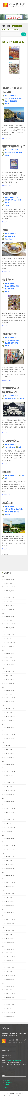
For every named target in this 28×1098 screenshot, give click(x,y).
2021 (3, 650)
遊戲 (20, 152)
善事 (9, 447)
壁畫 (20, 509)
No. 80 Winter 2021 (9, 653)
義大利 (7, 101)
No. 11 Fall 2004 (8, 971)
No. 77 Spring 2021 (9, 665)
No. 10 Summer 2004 (9, 975)
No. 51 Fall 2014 (8, 786)
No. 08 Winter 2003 (9, 986)
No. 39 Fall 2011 (8, 842)
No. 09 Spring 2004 (9, 979)
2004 (3, 964)
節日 (19, 200)
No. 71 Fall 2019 (8, 694)
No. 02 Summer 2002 (9, 1012)
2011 (3, 835)
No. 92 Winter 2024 (9, 597)
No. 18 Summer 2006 (9, 938)
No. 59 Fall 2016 (8, 749)
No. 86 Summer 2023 (9, 624)
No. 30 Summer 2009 (9, 883)
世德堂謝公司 (9, 509)
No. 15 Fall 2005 (8, 953)
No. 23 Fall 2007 (8, 916)
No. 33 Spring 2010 (9, 868)
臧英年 (7, 155)
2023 (3, 613)
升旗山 (16, 509)
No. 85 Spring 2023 (9, 628)
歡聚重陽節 (9, 193)
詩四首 (6, 472)
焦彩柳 (7, 291)
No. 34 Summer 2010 (9, 864)
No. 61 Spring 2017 (9, 739)
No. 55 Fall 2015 (8, 768)
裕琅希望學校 (8, 1080)
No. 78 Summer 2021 (9, 661)
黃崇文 (20, 447)
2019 (3, 687)
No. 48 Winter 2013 (9, 801)
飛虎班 (14, 398)
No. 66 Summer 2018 (9, 716)
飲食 (13, 236)
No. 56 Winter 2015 (9, 764)
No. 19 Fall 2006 (8, 934)
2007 (3, 909)
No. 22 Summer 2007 (9, 920)
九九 (15, 200)
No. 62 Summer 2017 (9, 735)
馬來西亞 (16, 512)
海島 (16, 98)
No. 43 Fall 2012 (8, 823)
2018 (3, 705)
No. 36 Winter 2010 (9, 856)
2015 (3, 761)
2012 (3, 816)
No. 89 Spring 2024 (9, 609)
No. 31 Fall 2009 (8, 879)
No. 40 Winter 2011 (9, 838)
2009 (3, 872)
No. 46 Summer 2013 (9, 809)
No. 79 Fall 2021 (8, 657)
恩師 (6, 398)
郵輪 (12, 289)
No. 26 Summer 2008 (9, 901)
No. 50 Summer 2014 (9, 790)
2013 (3, 798)
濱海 (20, 98)
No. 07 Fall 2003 (8, 990)
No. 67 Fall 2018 (8, 712)
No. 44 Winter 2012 (9, 819)
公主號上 (8, 280)
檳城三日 (8, 503)
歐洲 (6, 98)
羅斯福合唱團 (14, 286)
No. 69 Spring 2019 (9, 702)
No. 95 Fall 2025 (8, 583)
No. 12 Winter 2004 (9, 967)
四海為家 (8, 514)
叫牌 (6, 152)
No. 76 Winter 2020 (9, 671)
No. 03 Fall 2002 (8, 1008)
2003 (3, 983)
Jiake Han (8, 239)
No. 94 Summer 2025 (9, 587)
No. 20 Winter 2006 (9, 930)
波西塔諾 (11, 98)
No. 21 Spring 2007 (9, 923)
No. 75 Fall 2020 (8, 675)
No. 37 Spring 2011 (9, 849)
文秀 (6, 478)
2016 (3, 742)
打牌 (9, 152)
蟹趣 (5, 230)
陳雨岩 (7, 104)
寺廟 (11, 512)
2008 (3, 890)
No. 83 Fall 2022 (8, 638)
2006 (3, 927)
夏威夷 (7, 286)
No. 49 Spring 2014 (9, 794)
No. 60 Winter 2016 (9, 745)
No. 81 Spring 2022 (9, 646)
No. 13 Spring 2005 (9, 960)
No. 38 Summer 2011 (9, 846)
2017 (3, 724)
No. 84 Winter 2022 (11, 96)
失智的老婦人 (11, 441)
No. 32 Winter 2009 (9, 875)
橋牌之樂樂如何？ (13, 146)
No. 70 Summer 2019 (9, 698)
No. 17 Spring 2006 (9, 942)
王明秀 (7, 205)
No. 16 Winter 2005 (9, 949)
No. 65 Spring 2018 (9, 720)
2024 (3, 594)
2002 (3, 1001)
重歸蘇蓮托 (13, 101)
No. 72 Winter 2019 (9, 690)
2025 (3, 576)
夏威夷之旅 (9, 334)
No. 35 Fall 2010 (8, 860)
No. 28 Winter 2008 (9, 893)
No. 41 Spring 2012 (9, 831)
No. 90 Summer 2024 (9, 605)
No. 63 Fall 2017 (8, 731)
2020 (3, 668)
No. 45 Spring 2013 (9, 812)
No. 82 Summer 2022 (9, 642)
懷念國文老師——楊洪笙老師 (13, 390)
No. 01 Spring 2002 (9, 1016)
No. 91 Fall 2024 (8, 601)
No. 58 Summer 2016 (9, 753)
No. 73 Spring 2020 (9, 683)
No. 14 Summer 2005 (9, 957)
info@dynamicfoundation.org (15, 1060)
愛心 (13, 447)
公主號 (7, 340)
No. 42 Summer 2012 (9, 827)
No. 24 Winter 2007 (9, 912)
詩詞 (9, 236)
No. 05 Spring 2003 (9, 997)
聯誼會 (7, 202)
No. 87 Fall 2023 (8, 620)
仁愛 (6, 447)
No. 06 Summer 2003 (9, 994)
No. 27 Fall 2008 (8, 897)
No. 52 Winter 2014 (9, 782)
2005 (3, 946)
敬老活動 (7, 1085)
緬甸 (9, 398)
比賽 (17, 152)
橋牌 (13, 152)
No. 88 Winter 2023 (9, 616)
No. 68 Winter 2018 (9, 708)
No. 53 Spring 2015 (9, 775)
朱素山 (22, 398)
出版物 (6, 1087)
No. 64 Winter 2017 (9, 727)
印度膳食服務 (8, 1082)
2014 (3, 779)
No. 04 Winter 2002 (9, 1004)
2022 (3, 631)
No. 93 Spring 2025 (9, 591)
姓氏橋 (7, 512)
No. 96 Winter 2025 (9, 579)
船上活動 (8, 289)
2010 (3, 853)
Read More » (6, 138)
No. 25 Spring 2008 (9, 905)
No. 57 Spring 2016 (9, 757)
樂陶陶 (7, 346)
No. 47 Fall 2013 (8, 805)
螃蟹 (6, 236)
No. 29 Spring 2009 (9, 886)
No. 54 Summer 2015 (9, 772)
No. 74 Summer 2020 (9, 679)
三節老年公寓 (9, 200)
